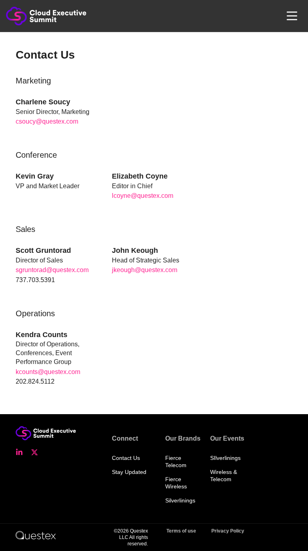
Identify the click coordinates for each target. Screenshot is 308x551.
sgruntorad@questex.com (52, 269)
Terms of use (181, 531)
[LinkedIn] (22, 452)
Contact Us (126, 458)
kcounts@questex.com (48, 371)
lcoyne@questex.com (142, 195)
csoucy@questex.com (47, 121)
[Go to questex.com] (36, 535)
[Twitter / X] (37, 452)
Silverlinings (180, 500)
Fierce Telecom (175, 461)
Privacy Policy (227, 531)
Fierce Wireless (176, 483)
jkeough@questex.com (144, 269)
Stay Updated (129, 472)
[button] (292, 16)
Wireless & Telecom (223, 475)
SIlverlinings (225, 458)
